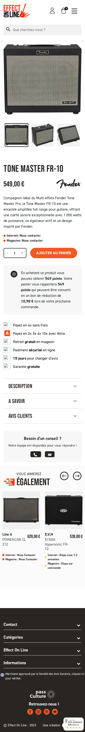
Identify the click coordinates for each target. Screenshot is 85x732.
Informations (15, 663)
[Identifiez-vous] (52, 11)
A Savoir (16, 401)
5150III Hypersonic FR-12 (57, 544)
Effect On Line (16, 650)
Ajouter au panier (53, 252)
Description (20, 386)
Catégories (13, 637)
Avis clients (20, 416)
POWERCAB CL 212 (14, 542)
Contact (10, 624)
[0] (63, 11)
